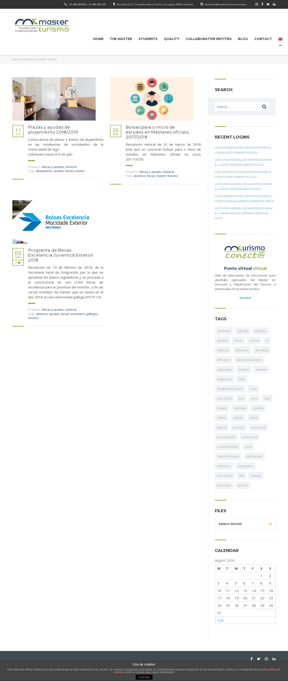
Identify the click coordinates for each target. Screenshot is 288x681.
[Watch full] (54, 99)
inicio (253, 389)
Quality (171, 39)
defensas (242, 350)
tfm (241, 476)
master (80, 171)
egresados (224, 369)
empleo (244, 369)
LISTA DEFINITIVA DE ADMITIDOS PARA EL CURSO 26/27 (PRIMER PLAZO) (243, 150)
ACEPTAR (144, 677)
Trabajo (255, 476)
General (70, 167)
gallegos (92, 314)
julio (241, 398)
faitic (241, 379)
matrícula (240, 408)
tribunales (224, 485)
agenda (242, 331)
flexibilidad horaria (230, 389)
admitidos (224, 331)
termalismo (224, 476)
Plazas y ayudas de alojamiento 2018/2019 (53, 130)
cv (267, 340)
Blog (243, 39)
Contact (263, 39)
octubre (258, 408)
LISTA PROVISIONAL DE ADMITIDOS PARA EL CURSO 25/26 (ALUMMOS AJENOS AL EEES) (243, 213)
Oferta (221, 418)
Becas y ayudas (53, 167)
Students (148, 39)
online (254, 418)
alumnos (140, 176)
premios (238, 427)
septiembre (245, 466)
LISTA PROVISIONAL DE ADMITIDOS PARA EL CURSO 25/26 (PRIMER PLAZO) (243, 186)
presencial (258, 427)
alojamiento (44, 171)
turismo (173, 176)
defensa (223, 350)
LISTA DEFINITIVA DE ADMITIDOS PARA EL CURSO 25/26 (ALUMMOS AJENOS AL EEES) (244, 198)
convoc (254, 340)
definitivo (223, 360)
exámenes (224, 379)
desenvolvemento (249, 360)
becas (69, 171)
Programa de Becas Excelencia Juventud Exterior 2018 (61, 255)
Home (98, 39)
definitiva (262, 350)
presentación (226, 437)
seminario (224, 466)
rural (248, 447)
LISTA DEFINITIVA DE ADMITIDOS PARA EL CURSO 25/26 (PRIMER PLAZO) (243, 174)
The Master (121, 39)
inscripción (224, 398)
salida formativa (228, 456)
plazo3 (221, 427)
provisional (249, 437)
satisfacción (254, 456)
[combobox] (245, 524)
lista (267, 398)
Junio (254, 398)
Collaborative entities (209, 39)
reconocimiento (227, 447)
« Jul (220, 620)
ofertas (238, 418)
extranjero (78, 314)
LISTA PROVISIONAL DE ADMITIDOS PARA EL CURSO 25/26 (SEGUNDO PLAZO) (243, 162)
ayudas (59, 171)
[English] (280, 39)
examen (261, 369)
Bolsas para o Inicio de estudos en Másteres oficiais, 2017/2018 (158, 132)
